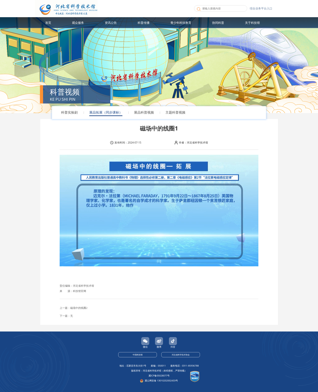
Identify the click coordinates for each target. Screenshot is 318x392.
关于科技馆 (252, 23)
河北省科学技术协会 (181, 354)
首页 (48, 23)
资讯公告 (111, 23)
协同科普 (218, 23)
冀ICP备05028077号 (159, 375)
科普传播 (144, 23)
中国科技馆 (138, 354)
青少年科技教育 (180, 23)
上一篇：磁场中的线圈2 (73, 308)
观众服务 (78, 23)
